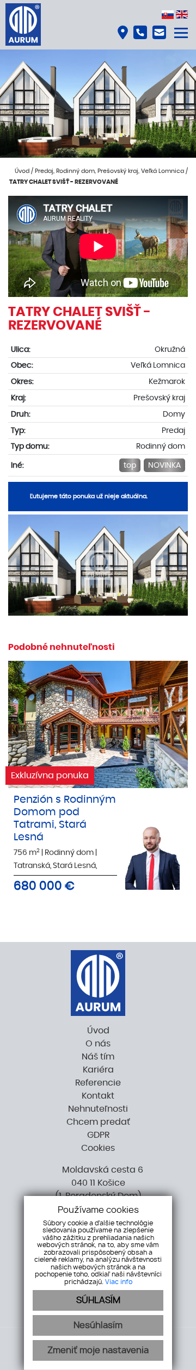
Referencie (98, 1082)
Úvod (21, 171)
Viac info (118, 1282)
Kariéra (98, 1069)
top (130, 465)
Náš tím (98, 1056)
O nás (98, 1043)
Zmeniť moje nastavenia (98, 1350)
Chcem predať (98, 1122)
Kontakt (98, 1096)
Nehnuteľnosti (98, 1109)
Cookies (98, 1148)
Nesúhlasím (98, 1325)
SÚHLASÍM (98, 1300)
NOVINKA (164, 465)
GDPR (98, 1135)
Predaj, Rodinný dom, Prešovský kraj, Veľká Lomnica (110, 171)
